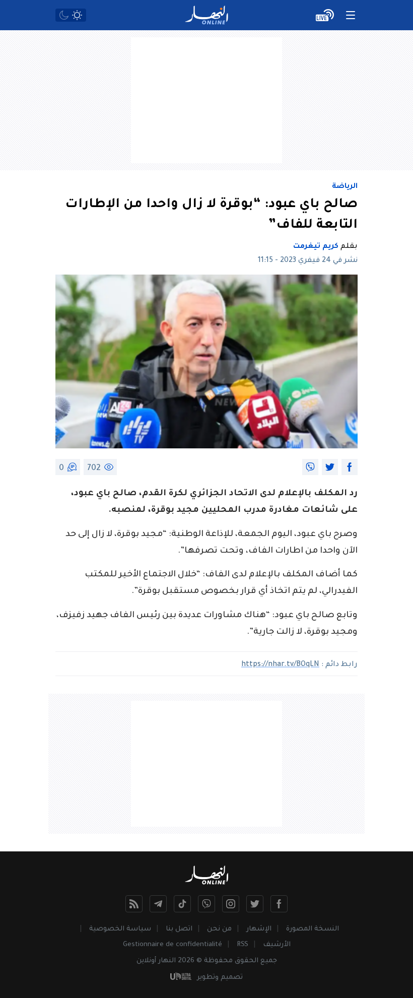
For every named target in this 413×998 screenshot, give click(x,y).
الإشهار (258, 929)
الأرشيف (277, 945)
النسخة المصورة (312, 929)
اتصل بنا (179, 929)
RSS (242, 945)
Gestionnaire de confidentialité (172, 945)
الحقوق (246, 961)
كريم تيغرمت (315, 247)
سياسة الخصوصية (120, 929)
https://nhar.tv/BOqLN (280, 665)
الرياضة (345, 187)
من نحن (219, 929)
